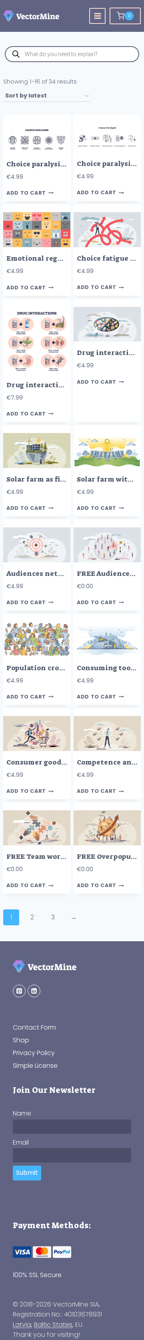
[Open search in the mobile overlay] (72, 54)
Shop (21, 1040)
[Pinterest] (19, 991)
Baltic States (53, 1324)
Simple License (35, 1065)
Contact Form (34, 1027)
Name (22, 1113)
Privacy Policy (34, 1052)
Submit (27, 1172)
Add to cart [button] (26, 193)
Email (21, 1142)
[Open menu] (97, 16)
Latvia (22, 1324)
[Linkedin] (34, 991)
